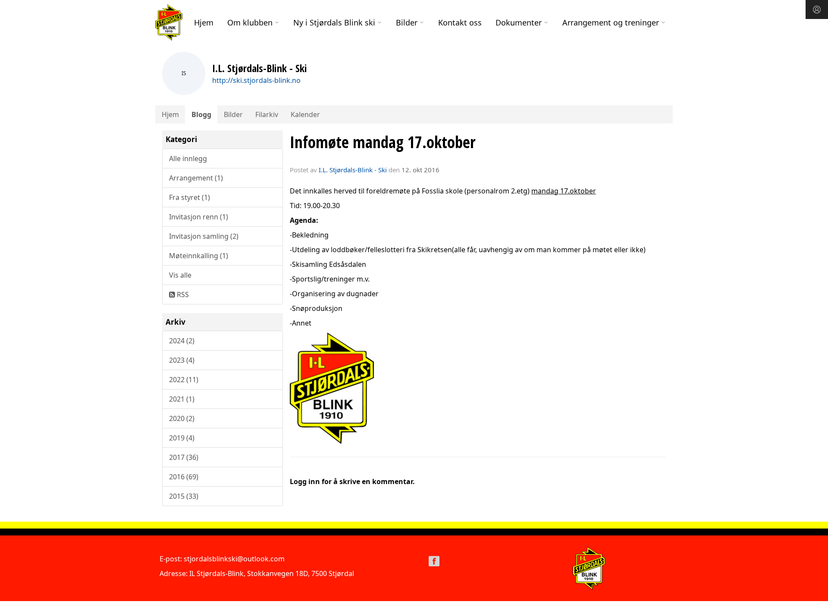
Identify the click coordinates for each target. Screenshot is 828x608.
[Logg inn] (817, 9)
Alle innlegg (188, 158)
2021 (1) (181, 399)
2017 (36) (183, 457)
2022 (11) (183, 379)
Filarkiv (266, 114)
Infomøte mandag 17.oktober (383, 142)
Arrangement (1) (196, 178)
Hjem (203, 22)
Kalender (305, 114)
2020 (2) (181, 418)
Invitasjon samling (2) (203, 236)
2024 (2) (181, 340)
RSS (182, 294)
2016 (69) (183, 476)
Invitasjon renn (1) (198, 217)
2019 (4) (181, 438)
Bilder (233, 114)
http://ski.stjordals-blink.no (256, 80)
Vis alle (180, 275)
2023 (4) (181, 360)
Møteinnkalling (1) (198, 255)
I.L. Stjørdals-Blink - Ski (353, 169)
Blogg (201, 114)
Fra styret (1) (189, 197)
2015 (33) (183, 496)
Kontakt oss (460, 22)
